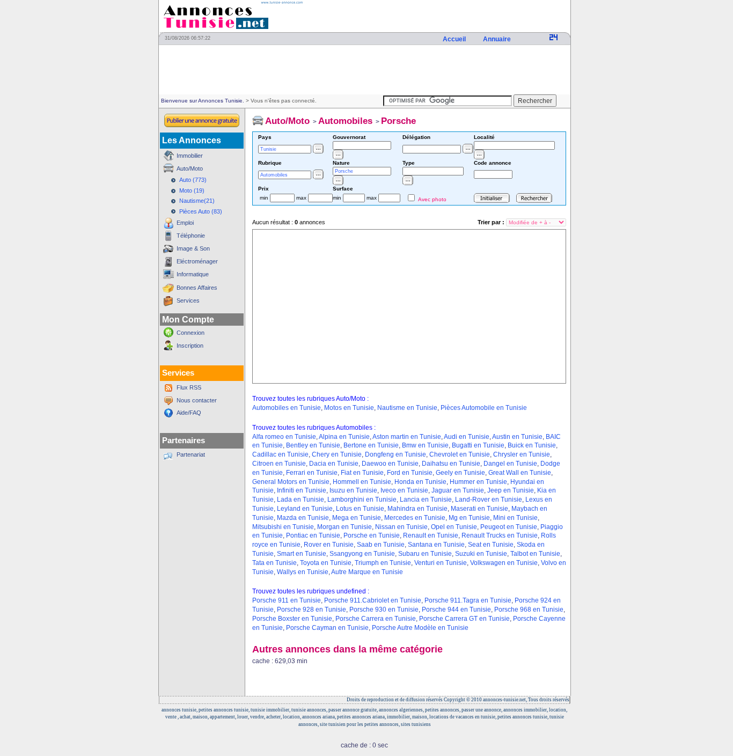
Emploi (185, 222)
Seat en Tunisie (491, 544)
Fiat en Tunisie (362, 472)
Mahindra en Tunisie (417, 508)
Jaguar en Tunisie (457, 490)
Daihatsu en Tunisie (451, 463)
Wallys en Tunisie (302, 572)
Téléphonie (191, 235)
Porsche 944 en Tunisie (456, 609)
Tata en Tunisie (274, 563)
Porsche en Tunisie (371, 535)
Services (188, 300)
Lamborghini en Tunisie (362, 499)
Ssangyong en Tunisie (362, 553)
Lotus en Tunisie (360, 508)
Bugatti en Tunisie (478, 445)
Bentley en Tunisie (313, 445)
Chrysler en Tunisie (521, 454)
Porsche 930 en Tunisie (384, 609)
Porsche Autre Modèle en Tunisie (420, 628)
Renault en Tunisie (430, 535)
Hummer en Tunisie (478, 482)
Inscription (190, 345)
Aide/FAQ (189, 412)
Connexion (190, 332)
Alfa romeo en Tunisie (284, 437)
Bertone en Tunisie (371, 445)
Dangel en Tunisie (510, 463)
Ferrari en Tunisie (312, 472)
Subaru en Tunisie (425, 553)
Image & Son (193, 248)
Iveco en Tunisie (404, 490)
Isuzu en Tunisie (353, 490)
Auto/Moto (190, 168)
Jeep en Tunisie (510, 490)
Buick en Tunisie (532, 445)
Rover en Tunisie (329, 544)
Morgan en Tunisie (344, 527)
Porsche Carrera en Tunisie (375, 618)
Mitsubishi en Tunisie (283, 527)
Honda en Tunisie (420, 482)
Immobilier (190, 155)
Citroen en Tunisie (279, 463)
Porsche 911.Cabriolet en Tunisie (372, 600)
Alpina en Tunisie (344, 437)
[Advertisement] (364, 70)
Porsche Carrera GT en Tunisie (464, 618)
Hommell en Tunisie (362, 482)
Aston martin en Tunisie (406, 437)
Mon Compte (188, 319)
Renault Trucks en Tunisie (499, 535)
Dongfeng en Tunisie (395, 454)
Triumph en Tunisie (383, 563)
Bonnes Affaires (197, 287)
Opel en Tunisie (454, 527)
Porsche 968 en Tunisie (528, 609)
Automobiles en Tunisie (286, 408)
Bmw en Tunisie (425, 445)
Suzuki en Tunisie (481, 553)
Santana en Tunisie (436, 544)
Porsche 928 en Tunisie (311, 609)
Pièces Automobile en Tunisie (484, 408)
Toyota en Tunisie (325, 563)
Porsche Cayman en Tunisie (327, 628)
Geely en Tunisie (460, 472)
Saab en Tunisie (381, 544)
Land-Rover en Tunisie (488, 499)
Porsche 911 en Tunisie (286, 600)
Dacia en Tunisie (333, 463)
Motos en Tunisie (349, 408)
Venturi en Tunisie (440, 563)
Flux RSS (189, 387)
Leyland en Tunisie (305, 508)
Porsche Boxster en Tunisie (292, 618)
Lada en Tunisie (300, 499)
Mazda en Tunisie (303, 518)
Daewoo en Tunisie (390, 463)
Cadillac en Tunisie (280, 454)
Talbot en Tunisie (535, 553)
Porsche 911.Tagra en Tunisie (467, 600)
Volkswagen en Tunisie (504, 563)
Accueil (455, 39)
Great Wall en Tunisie (519, 472)
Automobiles (345, 121)
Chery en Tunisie (337, 454)
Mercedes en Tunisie (414, 518)
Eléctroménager (197, 261)
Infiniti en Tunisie (301, 490)
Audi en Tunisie (466, 437)
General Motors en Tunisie (290, 482)
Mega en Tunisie (356, 518)
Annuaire (497, 39)
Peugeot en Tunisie (508, 527)
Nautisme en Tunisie (407, 408)
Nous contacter (197, 400)
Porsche (398, 121)
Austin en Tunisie (517, 437)
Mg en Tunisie (469, 518)
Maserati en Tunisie (479, 508)
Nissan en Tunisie (401, 527)
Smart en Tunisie (301, 553)
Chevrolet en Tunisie (459, 454)
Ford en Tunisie (410, 472)
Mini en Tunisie (515, 518)
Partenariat (191, 454)
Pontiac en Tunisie (313, 535)
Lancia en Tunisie (426, 499)
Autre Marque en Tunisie (367, 572)
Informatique (193, 274)
